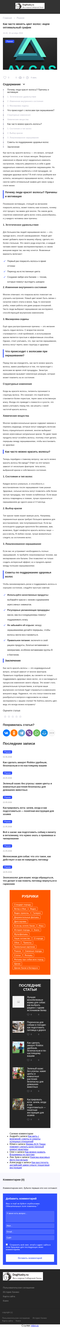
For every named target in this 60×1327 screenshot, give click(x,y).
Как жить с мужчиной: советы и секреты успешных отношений (25, 1139)
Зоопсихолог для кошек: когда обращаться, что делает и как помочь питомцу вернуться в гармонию (30, 880)
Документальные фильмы (26, 917)
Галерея (37, 913)
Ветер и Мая (20, 909)
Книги (36, 930)
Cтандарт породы (22, 904)
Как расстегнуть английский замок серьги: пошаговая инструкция (30, 1165)
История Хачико (11, 1292)
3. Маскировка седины (18, 106)
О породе (38, 938)
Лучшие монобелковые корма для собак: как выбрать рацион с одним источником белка (36, 1004)
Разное (20, 18)
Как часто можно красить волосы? (24, 124)
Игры (41, 926)
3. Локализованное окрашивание (23, 137)
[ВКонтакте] (6, 732)
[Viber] (29, 732)
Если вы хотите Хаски (24, 926)
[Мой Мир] (44, 732)
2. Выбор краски (15, 133)
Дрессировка (20, 921)
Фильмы (28, 955)
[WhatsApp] (36, 732)
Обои (16, 942)
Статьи (17, 955)
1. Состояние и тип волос (19, 128)
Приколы (27, 942)
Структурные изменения (19, 115)
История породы (22, 930)
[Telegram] (21, 732)
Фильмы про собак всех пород (28, 959)
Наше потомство (22, 938)
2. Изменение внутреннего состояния (25, 101)
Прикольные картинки (24, 947)
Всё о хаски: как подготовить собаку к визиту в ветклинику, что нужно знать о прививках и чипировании (29, 835)
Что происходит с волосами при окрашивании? (30, 110)
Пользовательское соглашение (18, 1287)
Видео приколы (21, 913)
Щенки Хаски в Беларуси (26, 968)
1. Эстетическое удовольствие (21, 96)
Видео (33, 909)
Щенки (17, 963)
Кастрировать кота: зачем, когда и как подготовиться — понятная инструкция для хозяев (28, 811)
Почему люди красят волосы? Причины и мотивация (28, 90)
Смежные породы (33, 951)
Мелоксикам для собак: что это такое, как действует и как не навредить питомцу (27, 858)
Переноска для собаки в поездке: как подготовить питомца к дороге (36, 1026)
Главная (7, 18)
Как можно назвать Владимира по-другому (27, 1153)
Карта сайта (9, 1296)
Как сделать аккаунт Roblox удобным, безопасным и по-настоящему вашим (25, 764)
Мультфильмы (21, 934)
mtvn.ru (35, 1325)
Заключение (13, 147)
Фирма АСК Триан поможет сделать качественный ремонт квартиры (28, 1147)
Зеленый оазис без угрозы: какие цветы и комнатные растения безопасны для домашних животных (27, 786)
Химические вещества (18, 119)
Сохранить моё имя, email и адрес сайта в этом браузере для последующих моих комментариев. (28, 1247)
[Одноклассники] (13, 732)
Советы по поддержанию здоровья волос (28, 142)
